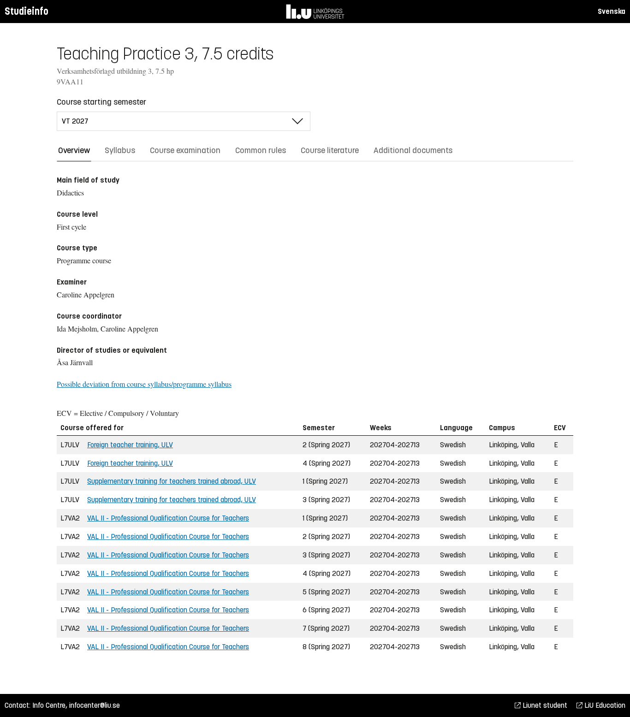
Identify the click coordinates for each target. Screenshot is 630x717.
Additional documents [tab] (413, 150)
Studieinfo (26, 11)
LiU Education (603, 705)
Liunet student (544, 705)
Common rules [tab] (260, 150)
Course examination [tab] (185, 150)
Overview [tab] (74, 150)
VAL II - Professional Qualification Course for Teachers (168, 518)
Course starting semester (101, 102)
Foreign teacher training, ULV (130, 444)
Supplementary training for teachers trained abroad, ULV (171, 481)
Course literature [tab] (330, 150)
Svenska (611, 11)
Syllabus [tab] (120, 150)
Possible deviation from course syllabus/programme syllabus (144, 384)
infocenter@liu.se (94, 705)
